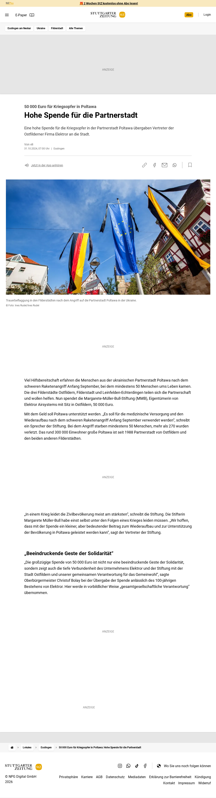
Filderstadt (57, 28)
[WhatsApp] (128, 765)
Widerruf (204, 783)
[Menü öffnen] (7, 15)
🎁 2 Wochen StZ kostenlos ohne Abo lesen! (109, 3)
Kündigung (203, 777)
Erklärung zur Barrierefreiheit (170, 777)
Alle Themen (76, 28)
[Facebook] (145, 765)
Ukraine (41, 28)
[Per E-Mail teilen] (165, 165)
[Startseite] (12, 748)
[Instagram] (120, 765)
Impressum (186, 783)
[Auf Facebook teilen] (154, 165)
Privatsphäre (68, 777)
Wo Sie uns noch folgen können (187, 766)
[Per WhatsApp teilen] (174, 165)
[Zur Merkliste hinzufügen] (189, 165)
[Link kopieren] (144, 165)
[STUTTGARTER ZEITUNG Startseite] (108, 15)
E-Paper (21, 15)
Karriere (87, 777)
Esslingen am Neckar (19, 28)
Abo (189, 14)
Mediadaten (137, 777)
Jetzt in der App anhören (47, 165)
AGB (99, 777)
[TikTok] (137, 765)
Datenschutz (115, 777)
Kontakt (169, 783)
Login (207, 14)
